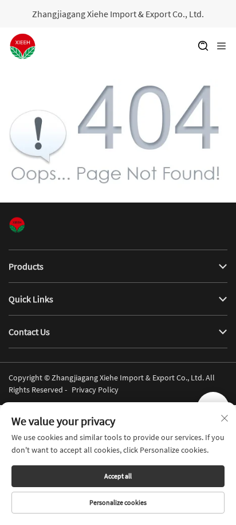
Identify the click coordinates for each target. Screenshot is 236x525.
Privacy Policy (95, 389)
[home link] (23, 46)
